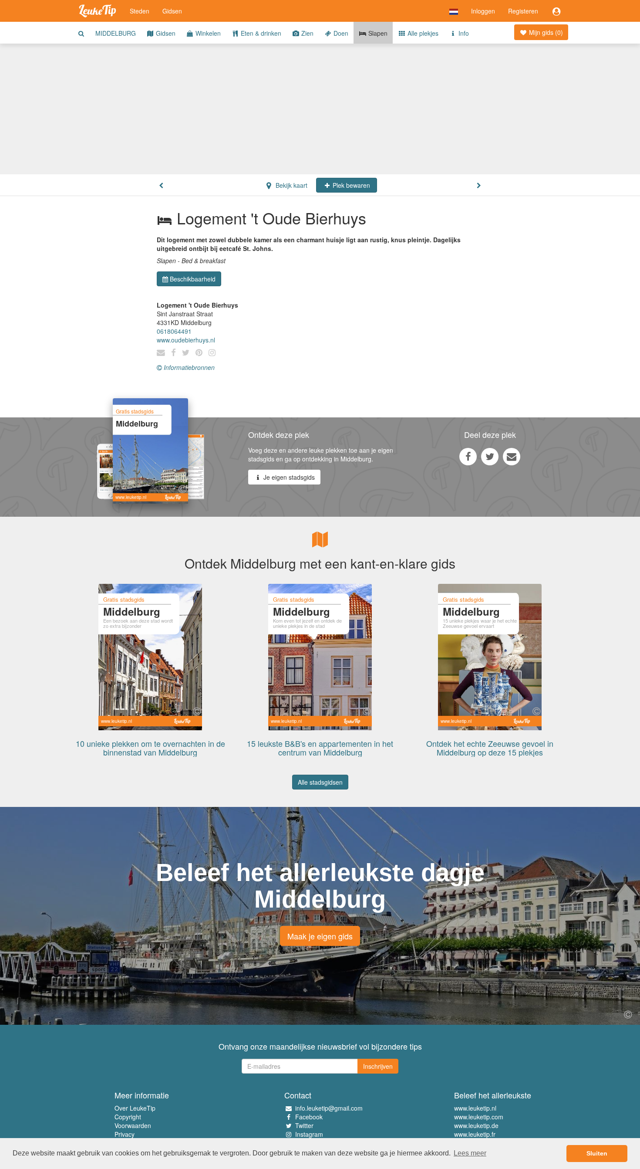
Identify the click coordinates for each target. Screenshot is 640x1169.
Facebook (309, 1116)
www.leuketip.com (478, 1116)
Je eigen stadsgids (288, 477)
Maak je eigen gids (320, 936)
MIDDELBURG (115, 33)
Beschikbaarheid (193, 278)
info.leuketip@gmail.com (329, 1108)
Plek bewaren (350, 185)
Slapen (377, 33)
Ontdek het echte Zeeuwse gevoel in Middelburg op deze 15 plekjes (489, 748)
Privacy (125, 1134)
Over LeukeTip (135, 1108)
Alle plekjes (422, 33)
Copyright (128, 1116)
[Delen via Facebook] (468, 456)
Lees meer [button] (470, 1153)
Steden (139, 11)
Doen (340, 33)
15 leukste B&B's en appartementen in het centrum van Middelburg (320, 748)
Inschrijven (378, 1066)
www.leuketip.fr (474, 1134)
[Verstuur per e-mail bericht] (511, 456)
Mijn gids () (545, 32)
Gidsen (172, 11)
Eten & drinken (260, 33)
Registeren (523, 11)
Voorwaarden (133, 1125)
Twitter (304, 1125)
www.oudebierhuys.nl (186, 339)
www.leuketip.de (476, 1125)
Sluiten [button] (596, 1153)
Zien (306, 33)
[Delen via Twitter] (490, 456)
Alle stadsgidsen (320, 782)
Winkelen (207, 33)
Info (463, 33)
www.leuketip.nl (475, 1108)
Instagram (309, 1134)
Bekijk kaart (290, 185)
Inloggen (483, 11)
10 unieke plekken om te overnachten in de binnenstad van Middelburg (150, 748)
